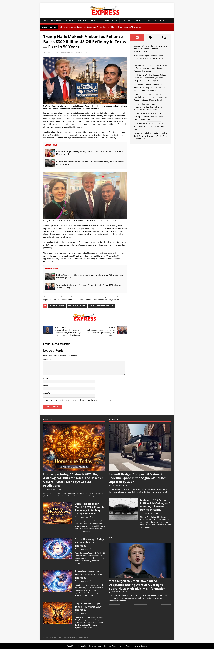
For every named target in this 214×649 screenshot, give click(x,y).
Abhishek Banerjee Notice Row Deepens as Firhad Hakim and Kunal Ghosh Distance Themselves (100, 27)
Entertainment (110, 20)
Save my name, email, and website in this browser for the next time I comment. (78, 400)
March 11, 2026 (52, 52)
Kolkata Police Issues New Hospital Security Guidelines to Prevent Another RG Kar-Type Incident (150, 117)
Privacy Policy (124, 646)
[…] (101, 496)
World (80, 52)
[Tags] (150, 37)
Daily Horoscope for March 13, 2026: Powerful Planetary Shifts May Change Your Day (90, 508)
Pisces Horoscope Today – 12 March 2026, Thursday (89, 542)
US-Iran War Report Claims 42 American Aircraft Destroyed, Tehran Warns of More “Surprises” (150, 58)
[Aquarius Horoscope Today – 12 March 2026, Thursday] (57, 590)
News (68, 20)
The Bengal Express (52, 20)
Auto (147, 20)
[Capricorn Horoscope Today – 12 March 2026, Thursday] (57, 622)
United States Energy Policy (101, 305)
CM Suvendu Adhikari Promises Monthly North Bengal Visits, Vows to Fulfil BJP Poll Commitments (151, 136)
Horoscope (160, 20)
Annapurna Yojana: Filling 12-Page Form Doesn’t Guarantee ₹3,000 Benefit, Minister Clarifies (150, 49)
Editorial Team (95, 646)
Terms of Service (140, 646)
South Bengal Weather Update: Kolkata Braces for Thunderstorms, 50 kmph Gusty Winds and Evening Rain (150, 78)
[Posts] (137, 37)
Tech (137, 20)
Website (46, 393)
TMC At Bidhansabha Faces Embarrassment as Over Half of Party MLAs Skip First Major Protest (149, 107)
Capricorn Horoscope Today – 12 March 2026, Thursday (88, 607)
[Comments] (164, 37)
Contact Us (81, 646)
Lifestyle (126, 20)
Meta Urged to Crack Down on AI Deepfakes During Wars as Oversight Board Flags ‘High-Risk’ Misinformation (137, 585)
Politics (82, 20)
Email (45, 385)
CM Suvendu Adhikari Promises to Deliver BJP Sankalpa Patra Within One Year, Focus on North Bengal (149, 87)
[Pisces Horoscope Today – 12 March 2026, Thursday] (57, 558)
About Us (70, 646)
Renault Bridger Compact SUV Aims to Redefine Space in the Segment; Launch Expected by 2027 (138, 478)
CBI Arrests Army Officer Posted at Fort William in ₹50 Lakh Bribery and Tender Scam (150, 126)
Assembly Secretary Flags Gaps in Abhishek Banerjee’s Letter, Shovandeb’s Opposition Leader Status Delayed (150, 97)
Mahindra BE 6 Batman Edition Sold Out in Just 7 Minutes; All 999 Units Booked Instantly (155, 504)
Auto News (114, 419)
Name (46, 378)
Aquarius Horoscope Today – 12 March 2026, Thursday (88, 574)
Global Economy (57, 305)
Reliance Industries (76, 305)
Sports (94, 20)
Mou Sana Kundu (67, 52)
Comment (47, 359)
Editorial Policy (110, 646)
